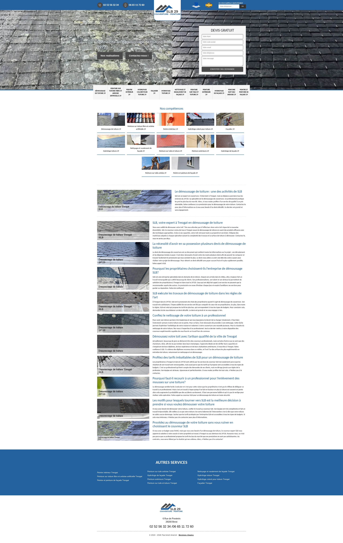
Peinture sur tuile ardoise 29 (231, 92)
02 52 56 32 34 (111, 5)
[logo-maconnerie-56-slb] (171, 507)
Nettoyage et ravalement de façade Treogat (215, 471)
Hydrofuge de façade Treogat (159, 475)
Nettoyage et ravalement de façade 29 (180, 92)
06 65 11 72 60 (136, 5)
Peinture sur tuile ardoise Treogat (161, 471)
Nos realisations (110, 55)
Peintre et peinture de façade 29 (243, 92)
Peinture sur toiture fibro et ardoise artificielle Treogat (119, 476)
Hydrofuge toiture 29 (165, 92)
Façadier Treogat (204, 483)
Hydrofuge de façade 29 (219, 92)
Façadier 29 (154, 92)
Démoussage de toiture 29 (100, 92)
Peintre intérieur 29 (129, 92)
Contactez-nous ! (138, 55)
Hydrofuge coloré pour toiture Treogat (213, 479)
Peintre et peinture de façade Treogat (113, 480)
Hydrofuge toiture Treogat (208, 475)
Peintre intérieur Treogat (107, 472)
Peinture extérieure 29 (206, 92)
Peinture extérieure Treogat (159, 479)
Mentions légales (186, 535)
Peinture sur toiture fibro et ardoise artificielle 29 (115, 92)
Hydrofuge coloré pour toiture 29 (142, 92)
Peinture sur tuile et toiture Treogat (162, 483)
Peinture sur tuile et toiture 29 (194, 92)
